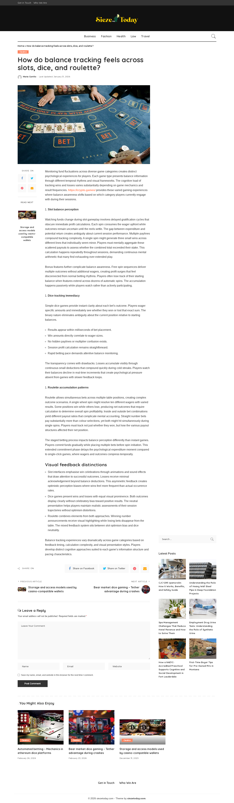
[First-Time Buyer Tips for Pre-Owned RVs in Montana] (202, 648)
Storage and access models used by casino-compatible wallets (27, 233)
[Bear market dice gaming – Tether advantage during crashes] (92, 727)
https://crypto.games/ (81, 190)
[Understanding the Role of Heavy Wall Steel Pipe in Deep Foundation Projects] (202, 569)
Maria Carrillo (29, 77)
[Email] (32, 188)
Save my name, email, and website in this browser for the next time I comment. (57, 675)
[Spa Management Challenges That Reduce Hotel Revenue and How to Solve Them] (172, 609)
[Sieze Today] (117, 18)
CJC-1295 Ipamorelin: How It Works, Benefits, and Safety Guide (172, 586)
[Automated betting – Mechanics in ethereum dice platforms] (41, 727)
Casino (23, 52)
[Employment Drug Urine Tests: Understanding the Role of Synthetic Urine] (202, 609)
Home (21, 46)
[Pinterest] (22, 188)
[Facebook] (22, 178)
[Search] (213, 36)
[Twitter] (32, 178)
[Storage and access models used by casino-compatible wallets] (27, 215)
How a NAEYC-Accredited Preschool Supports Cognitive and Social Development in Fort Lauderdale (171, 669)
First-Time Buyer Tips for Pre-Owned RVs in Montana (201, 666)
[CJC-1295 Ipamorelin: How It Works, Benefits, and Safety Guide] (172, 569)
